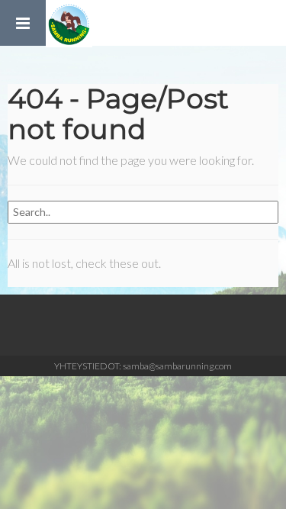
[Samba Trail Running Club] (69, 23)
